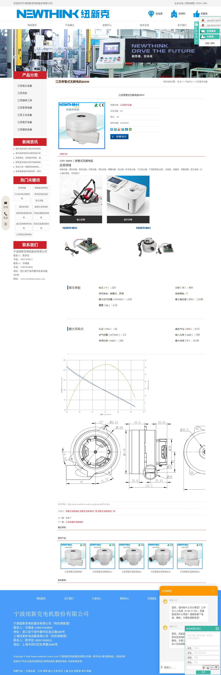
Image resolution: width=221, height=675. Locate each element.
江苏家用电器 (24, 107)
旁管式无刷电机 (72, 511)
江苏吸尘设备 (24, 86)
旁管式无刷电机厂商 (106, 511)
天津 (55, 671)
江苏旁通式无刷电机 (74, 522)
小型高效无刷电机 (24, 234)
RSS (198, 3)
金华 (83, 671)
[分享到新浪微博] (119, 129)
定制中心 (107, 25)
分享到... (211, 36)
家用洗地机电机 (41, 194)
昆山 (50, 671)
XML (205, 3)
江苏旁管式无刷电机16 (161, 572)
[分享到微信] (130, 129)
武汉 (60, 671)
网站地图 (189, 3)
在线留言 (211, 31)
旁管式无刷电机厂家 (88, 511)
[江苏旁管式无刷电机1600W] (161, 556)
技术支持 (144, 25)
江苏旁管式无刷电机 (73, 572)
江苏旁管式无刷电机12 (102, 572)
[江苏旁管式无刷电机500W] (190, 556)
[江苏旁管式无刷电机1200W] (102, 556)
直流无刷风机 (36, 661)
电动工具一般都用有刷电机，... (29, 167)
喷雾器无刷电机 (41, 188)
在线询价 (119, 136)
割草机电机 (49, 661)
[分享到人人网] (126, 129)
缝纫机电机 (24, 207)
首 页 (179, 82)
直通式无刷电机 (41, 207)
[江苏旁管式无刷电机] (73, 556)
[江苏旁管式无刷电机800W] (131, 556)
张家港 (77, 671)
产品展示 (69, 25)
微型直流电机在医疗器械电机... (29, 162)
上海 (66, 671)
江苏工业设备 (24, 115)
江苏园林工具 (24, 100)
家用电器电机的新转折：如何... (29, 171)
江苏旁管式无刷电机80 (131, 572)
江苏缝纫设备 (24, 129)
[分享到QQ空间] (115, 129)
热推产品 (17, 671)
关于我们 (182, 25)
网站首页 (32, 25)
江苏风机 (22, 93)
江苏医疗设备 (24, 122)
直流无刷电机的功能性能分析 (28, 153)
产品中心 (189, 82)
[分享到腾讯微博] (123, 129)
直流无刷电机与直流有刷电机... (29, 149)
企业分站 (178, 3)
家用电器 (22, 188)
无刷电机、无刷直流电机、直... (29, 158)
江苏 (40, 671)
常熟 (45, 671)
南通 (89, 671)
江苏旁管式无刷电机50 (190, 572)
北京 (71, 671)
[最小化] (217, 628)
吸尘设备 (39, 200)
